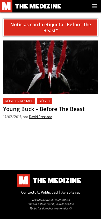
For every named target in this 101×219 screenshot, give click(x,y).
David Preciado (40, 117)
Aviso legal (70, 192)
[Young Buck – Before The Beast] (50, 67)
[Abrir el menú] (95, 6)
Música (45, 101)
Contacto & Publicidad (39, 192)
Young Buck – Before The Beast (32, 101)
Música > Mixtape (19, 101)
